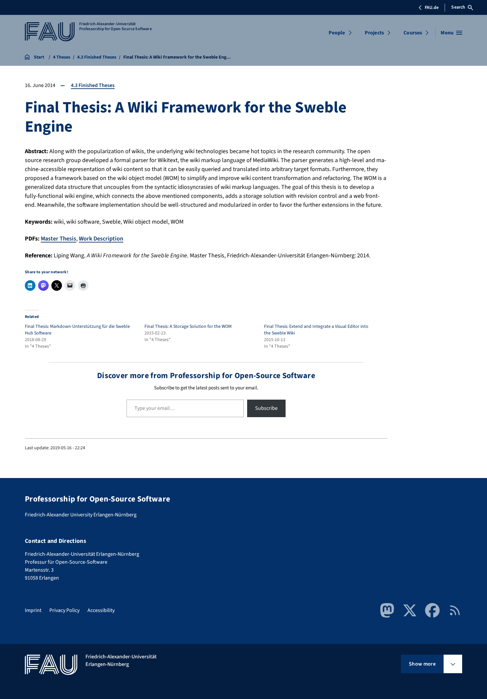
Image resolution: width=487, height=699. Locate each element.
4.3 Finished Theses (93, 85)
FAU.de (432, 7)
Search (458, 7)
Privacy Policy (64, 610)
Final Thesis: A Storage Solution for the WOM (188, 326)
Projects (374, 32)
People (337, 32)
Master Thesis (58, 239)
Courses (413, 32)
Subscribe (266, 408)
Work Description (101, 239)
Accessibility (101, 610)
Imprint (33, 610)
